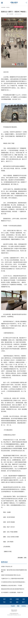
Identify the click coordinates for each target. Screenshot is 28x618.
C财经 (17, 599)
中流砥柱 (7, 7)
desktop (24, 606)
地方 (11, 602)
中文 (18, 606)
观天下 (23, 602)
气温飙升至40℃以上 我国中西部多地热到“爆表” (12, 578)
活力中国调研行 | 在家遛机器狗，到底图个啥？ (12, 592)
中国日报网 (3, 7)
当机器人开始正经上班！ (7, 566)
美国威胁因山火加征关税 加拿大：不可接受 (11, 585)
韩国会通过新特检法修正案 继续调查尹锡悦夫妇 (12, 589)
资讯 (11, 599)
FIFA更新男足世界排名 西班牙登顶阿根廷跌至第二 (13, 582)
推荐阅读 (4, 562)
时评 (4, 599)
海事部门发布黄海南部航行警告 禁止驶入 (11, 575)
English (13, 606)
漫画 (17, 602)
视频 (24, 599)
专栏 (4, 602)
